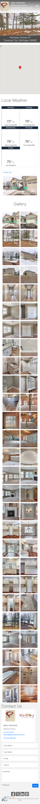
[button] (4, 24)
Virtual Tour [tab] (7, 172)
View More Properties (19, 10)
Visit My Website (9, 738)
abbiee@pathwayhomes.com (21, 8)
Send (35, 786)
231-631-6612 (21, 5)
